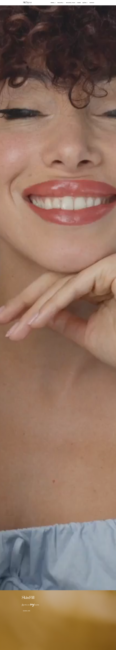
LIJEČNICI (84, 2)
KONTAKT (92, 2)
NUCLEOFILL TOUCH (70, 2)
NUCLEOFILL (60, 2)
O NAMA (79, 2)
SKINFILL (52, 2)
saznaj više (26, 610)
